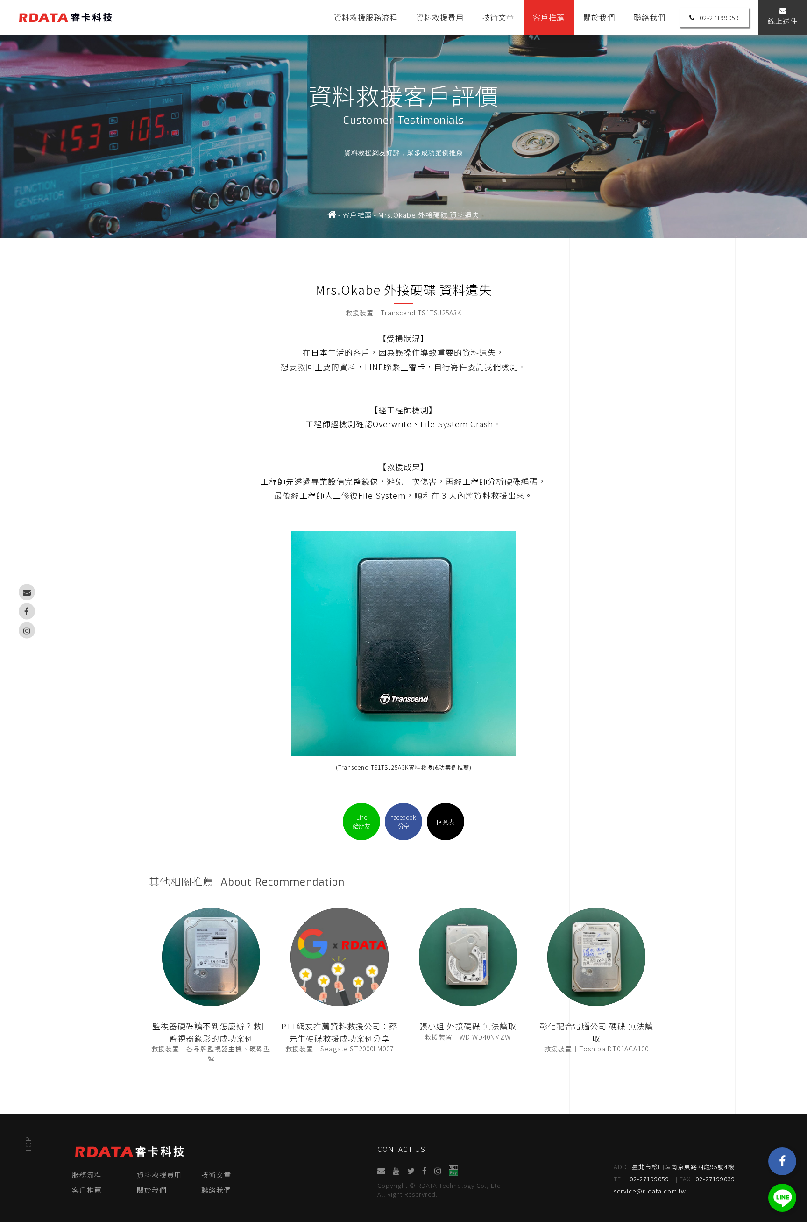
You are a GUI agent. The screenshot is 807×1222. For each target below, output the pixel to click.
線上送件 (783, 21)
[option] (403, 119)
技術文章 (498, 17)
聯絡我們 (649, 17)
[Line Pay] (453, 1170)
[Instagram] (27, 630)
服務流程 (87, 1174)
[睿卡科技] (332, 215)
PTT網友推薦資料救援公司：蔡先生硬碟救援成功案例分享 (339, 1032)
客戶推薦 (549, 17)
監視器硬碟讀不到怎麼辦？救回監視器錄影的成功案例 (211, 1032)
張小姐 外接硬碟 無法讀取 (468, 1026)
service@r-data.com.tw (650, 1190)
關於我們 (599, 17)
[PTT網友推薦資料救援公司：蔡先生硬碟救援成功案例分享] (339, 957)
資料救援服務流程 (365, 17)
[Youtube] (396, 1171)
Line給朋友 (361, 821)
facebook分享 (403, 821)
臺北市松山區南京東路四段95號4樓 (674, 1166)
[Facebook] (27, 611)
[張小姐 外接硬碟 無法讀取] (468, 957)
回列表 (445, 821)
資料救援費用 (440, 17)
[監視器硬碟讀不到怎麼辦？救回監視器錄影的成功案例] (211, 957)
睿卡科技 (65, 17)
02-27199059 (719, 17)
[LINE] (782, 1198)
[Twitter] (411, 1171)
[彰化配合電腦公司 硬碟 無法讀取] (596, 957)
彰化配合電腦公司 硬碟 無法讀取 (596, 1032)
